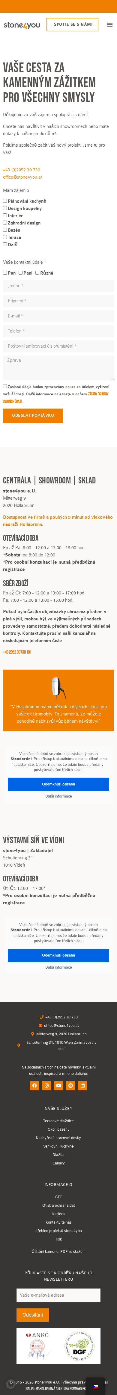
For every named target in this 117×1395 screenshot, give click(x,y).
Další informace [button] (58, 796)
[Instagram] (46, 1085)
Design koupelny (25, 208)
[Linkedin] (82, 1085)
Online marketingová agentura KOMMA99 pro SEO (59, 1389)
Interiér (15, 215)
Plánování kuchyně (27, 201)
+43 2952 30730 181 (17, 652)
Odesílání (32, 1314)
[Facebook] (34, 1085)
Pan (12, 273)
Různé (46, 273)
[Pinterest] (70, 1085)
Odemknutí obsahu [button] (58, 784)
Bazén (14, 230)
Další (13, 244)
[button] (109, 24)
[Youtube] (58, 1085)
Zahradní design (24, 223)
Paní (27, 273)
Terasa (14, 237)
